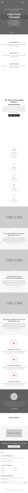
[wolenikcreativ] (5, 2)
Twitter (2, 468)
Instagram (3, 471)
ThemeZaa (21, 490)
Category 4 (14, 157)
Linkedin (15, 468)
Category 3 (14, 154)
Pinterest (16, 467)
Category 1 (14, 150)
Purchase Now (14, 24)
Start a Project (14, 446)
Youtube (15, 470)
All (14, 148)
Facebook (3, 467)
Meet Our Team (14, 115)
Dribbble (2, 470)
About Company (14, 21)
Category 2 (14, 152)
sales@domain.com (8, 459)
